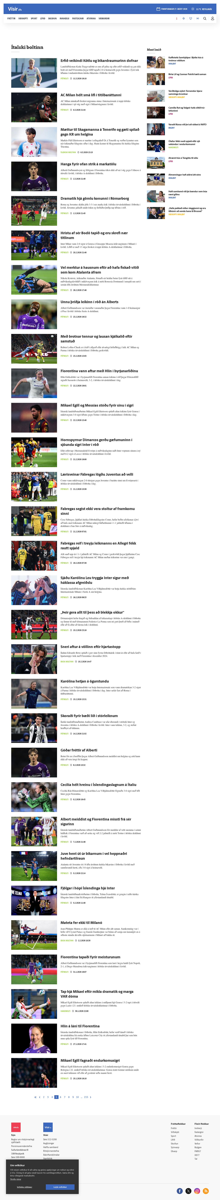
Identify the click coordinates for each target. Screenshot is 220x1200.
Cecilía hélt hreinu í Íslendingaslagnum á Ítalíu (98, 785)
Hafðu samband (50, 1147)
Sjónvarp (175, 1147)
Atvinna (198, 1136)
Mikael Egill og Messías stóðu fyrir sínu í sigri (97, 405)
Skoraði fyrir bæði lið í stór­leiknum (89, 716)
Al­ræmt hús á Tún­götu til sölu (183, 158)
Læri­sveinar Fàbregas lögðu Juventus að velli (97, 475)
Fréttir (174, 1128)
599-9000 (20, 1157)
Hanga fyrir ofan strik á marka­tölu (88, 164)
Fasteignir (199, 1132)
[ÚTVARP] (197, 18)
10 (77, 1097)
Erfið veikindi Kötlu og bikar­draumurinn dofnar (99, 61)
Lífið (173, 1140)
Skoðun (174, 1144)
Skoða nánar (15, 1179)
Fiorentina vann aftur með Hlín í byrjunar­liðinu (99, 371)
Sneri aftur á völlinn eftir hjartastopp (90, 647)
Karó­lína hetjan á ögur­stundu (85, 681)
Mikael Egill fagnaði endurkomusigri (90, 1061)
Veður (197, 1144)
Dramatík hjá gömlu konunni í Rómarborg (95, 199)
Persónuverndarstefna (21, 1146)
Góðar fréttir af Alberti (79, 750)
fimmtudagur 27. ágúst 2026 (174, 9)
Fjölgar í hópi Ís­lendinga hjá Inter (88, 888)
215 (86, 1097)
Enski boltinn (67, 661)
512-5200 (52, 1140)
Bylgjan (198, 1147)
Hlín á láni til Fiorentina (80, 1026)
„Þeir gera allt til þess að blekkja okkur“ (92, 612)
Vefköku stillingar (24, 1187)
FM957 (198, 1151)
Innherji (198, 1128)
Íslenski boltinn (68, 152)
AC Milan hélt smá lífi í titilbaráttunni (91, 95)
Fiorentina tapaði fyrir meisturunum (90, 957)
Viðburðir (199, 1140)
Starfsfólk (47, 1159)
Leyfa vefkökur (60, 1187)
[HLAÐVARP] (183, 18)
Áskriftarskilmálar (51, 1155)
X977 (197, 1155)
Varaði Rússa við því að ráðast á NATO (188, 125)
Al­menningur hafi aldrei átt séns (185, 175)
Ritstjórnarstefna (51, 1151)
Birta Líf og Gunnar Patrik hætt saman (187, 74)
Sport (173, 1136)
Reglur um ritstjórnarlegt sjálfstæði (22, 1141)
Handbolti (65, 1011)
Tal (196, 1159)
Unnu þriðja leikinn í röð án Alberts (89, 302)
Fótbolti (65, 78)
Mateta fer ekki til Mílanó (81, 923)
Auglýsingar (48, 1143)
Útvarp (174, 1151)
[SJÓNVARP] (190, 18)
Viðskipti (175, 1132)
